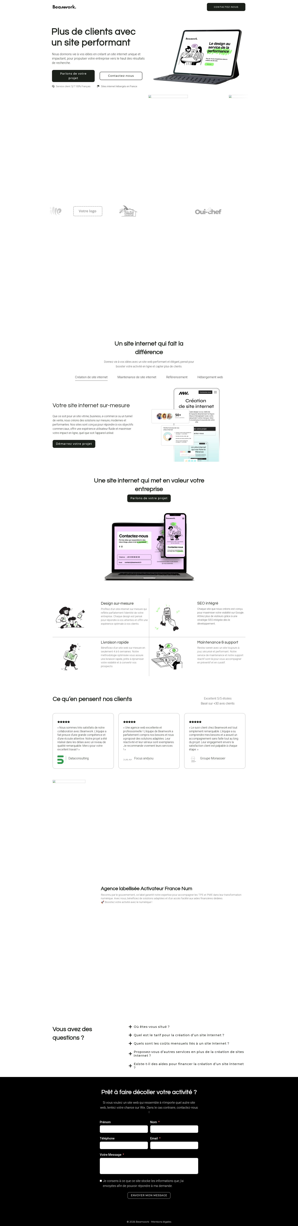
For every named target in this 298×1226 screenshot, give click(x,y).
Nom (153, 1122)
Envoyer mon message (149, 1195)
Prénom (105, 1122)
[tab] (91, 376)
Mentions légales (161, 1221)
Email (154, 1138)
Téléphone (107, 1138)
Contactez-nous (226, 7)
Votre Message (110, 1155)
